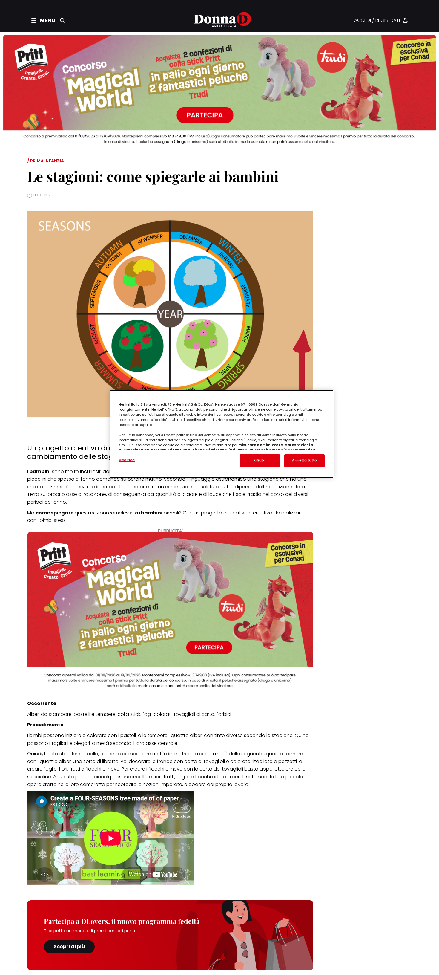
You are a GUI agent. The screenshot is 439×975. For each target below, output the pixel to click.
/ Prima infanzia (45, 161)
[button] (43, 20)
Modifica (127, 460)
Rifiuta (260, 460)
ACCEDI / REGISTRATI (377, 20)
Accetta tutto (304, 460)
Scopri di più (69, 946)
